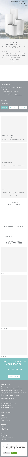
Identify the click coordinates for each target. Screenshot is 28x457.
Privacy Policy (5, 418)
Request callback (14, 376)
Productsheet (13, 107)
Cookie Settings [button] (7, 452)
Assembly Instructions (7, 437)
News (2, 415)
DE (24, 3)
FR (22, 3)
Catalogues (4, 417)
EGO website (18, 95)
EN (19, 3)
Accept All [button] (14, 452)
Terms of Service (5, 420)
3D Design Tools (5, 441)
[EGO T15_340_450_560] (14, 80)
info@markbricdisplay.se (7, 398)
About (3, 426)
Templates (4, 439)
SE (26, 3)
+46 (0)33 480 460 (14, 369)
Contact (3, 428)
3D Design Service (6, 430)
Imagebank (5, 107)
